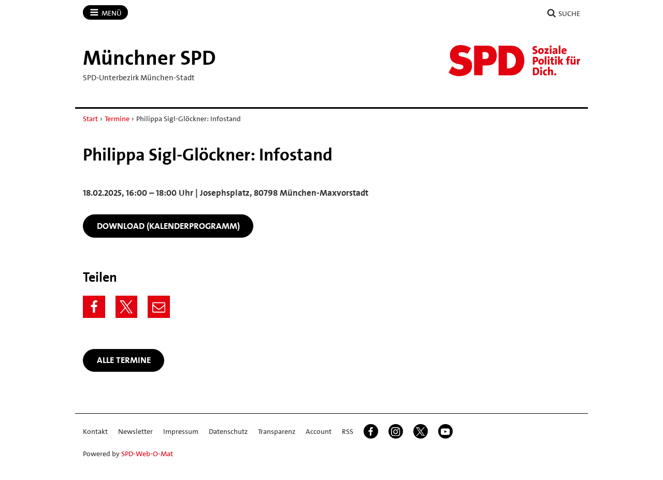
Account (319, 431)
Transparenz (276, 431)
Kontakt (95, 431)
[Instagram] (395, 431)
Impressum (180, 431)
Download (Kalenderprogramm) (168, 225)
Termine (117, 118)
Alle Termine (124, 360)
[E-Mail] (159, 307)
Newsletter (135, 431)
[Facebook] (94, 307)
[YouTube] (445, 431)
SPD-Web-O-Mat (147, 453)
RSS (347, 431)
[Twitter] (127, 307)
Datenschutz (228, 431)
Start (90, 118)
